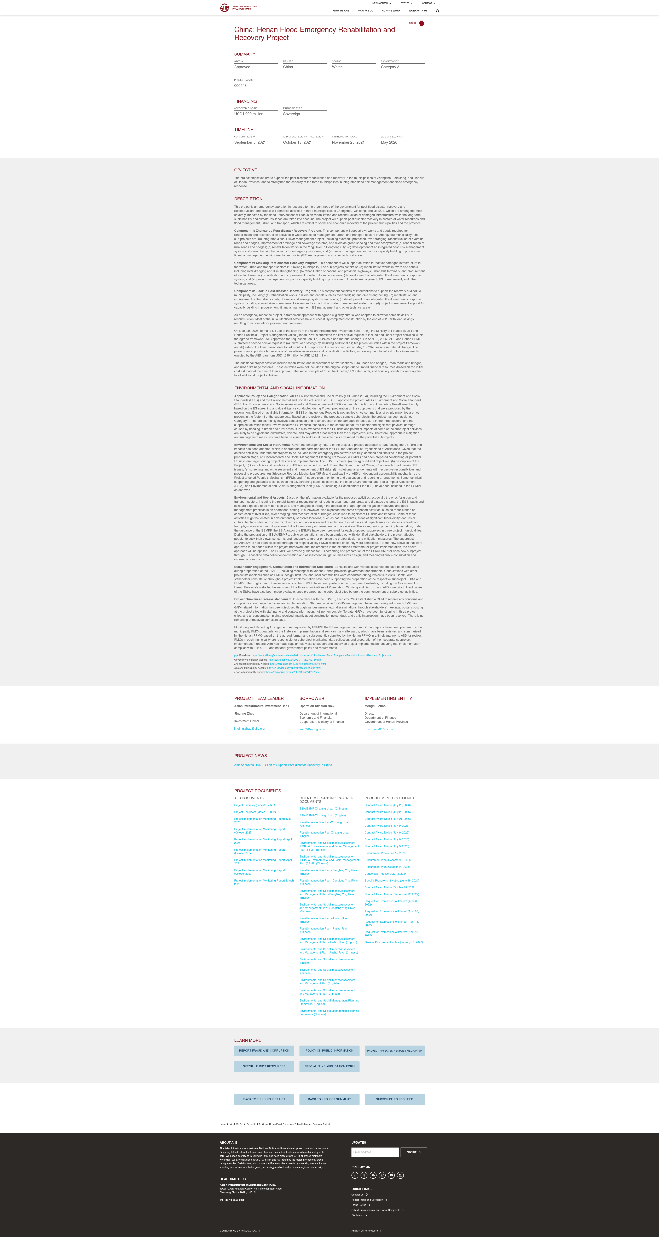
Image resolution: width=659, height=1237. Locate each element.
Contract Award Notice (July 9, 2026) (387, 826)
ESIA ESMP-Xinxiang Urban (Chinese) (323, 808)
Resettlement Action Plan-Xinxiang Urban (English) (324, 834)
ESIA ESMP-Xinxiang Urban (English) (322, 815)
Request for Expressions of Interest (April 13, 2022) (392, 934)
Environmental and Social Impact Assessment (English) (327, 961)
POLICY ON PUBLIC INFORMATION (330, 1050)
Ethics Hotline (359, 1205)
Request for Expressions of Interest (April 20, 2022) (392, 913)
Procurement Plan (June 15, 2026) (385, 853)
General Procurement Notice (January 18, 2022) (394, 942)
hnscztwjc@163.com (379, 729)
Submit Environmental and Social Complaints (375, 1210)
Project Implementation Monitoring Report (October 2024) (259, 852)
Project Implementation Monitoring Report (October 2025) (259, 831)
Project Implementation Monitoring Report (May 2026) (262, 821)
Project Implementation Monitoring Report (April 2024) (263, 862)
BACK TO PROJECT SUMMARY (329, 1099)
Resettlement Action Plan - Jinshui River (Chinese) (323, 930)
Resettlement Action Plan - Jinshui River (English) (323, 920)
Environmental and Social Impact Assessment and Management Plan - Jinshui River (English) (328, 941)
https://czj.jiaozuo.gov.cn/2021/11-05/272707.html (293, 672)
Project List (252, 1124)
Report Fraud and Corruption (367, 1200)
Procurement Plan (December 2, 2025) (388, 860)
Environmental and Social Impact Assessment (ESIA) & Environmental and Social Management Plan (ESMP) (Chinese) (329, 860)
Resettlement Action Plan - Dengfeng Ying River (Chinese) (328, 882)
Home (223, 1124)
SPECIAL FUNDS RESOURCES (264, 1066)
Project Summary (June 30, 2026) (254, 805)
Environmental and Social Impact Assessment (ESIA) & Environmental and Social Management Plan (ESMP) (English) (329, 846)
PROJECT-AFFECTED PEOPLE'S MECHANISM (394, 1051)
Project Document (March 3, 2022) (255, 812)
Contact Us (357, 1195)
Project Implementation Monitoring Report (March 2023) (264, 882)
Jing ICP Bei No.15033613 (364, 1231)
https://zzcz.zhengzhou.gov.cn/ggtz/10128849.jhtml (298, 664)
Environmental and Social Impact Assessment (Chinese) (327, 972)
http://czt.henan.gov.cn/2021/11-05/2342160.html (295, 660)
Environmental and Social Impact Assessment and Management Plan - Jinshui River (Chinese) (328, 951)
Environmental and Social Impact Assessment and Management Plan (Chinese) (327, 992)
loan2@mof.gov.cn (312, 729)
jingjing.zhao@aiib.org (249, 728)
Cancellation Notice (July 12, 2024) (386, 874)
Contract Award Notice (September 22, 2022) (392, 894)
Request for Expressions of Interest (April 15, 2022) (392, 924)
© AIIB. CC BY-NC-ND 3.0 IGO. (238, 1231)
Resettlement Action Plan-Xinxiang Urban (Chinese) (324, 824)
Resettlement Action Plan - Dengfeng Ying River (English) (328, 872)
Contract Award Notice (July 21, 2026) (388, 819)
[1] (235, 656)
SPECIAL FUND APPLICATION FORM (329, 1066)
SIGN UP (412, 1152)
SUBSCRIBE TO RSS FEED (394, 1099)
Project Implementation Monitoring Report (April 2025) (263, 841)
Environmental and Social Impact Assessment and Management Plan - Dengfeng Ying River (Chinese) (327, 908)
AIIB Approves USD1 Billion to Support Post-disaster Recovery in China (283, 765)
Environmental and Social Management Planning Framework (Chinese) (329, 1013)
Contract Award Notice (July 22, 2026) (388, 812)
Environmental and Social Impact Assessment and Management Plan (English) (327, 982)
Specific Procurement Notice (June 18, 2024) (392, 880)
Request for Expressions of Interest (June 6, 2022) (391, 903)
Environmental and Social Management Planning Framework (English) (329, 1002)
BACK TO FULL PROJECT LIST (264, 1099)
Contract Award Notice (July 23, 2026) (388, 805)
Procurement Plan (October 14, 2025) (387, 867)
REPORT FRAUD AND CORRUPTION (264, 1050)
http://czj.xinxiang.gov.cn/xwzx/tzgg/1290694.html (294, 668)
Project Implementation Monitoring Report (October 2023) (259, 872)
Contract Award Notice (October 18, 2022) (390, 887)
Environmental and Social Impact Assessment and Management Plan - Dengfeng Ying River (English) (327, 894)
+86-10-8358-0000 (234, 1200)
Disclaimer (357, 1215)
